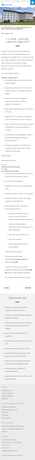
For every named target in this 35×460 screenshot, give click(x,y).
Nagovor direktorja (7, 396)
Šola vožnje (5, 415)
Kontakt (4, 436)
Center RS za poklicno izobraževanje (12, 429)
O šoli (4, 387)
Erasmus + (5, 431)
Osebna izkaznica (7, 390)
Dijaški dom (5, 412)
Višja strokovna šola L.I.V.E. (9, 410)
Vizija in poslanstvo (7, 393)
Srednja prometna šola (8, 407)
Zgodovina (5, 399)
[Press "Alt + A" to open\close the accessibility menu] (32, 2)
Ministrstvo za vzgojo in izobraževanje (13, 426)
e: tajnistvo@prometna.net (9, 450)
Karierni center (6, 418)
